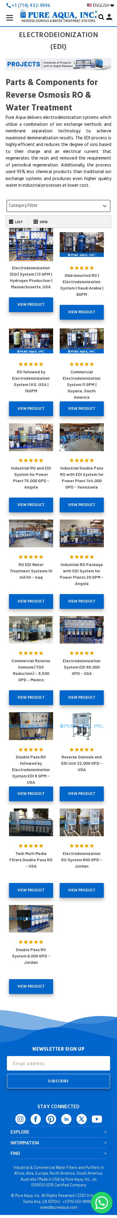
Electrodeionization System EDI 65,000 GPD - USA (81, 667)
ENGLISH (101, 5)
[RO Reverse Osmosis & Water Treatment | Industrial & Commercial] (59, 5)
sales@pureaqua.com (58, 1207)
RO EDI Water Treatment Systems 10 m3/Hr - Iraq (31, 571)
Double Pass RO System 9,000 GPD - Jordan (31, 956)
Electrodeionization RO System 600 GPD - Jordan (81, 859)
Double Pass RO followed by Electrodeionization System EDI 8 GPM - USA (31, 769)
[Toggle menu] (14, 22)
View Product (31, 305)
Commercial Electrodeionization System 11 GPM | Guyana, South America (81, 384)
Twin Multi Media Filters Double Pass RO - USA (30, 859)
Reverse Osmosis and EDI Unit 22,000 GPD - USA (81, 763)
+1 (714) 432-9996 (77, 1201)
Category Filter (58, 206)
